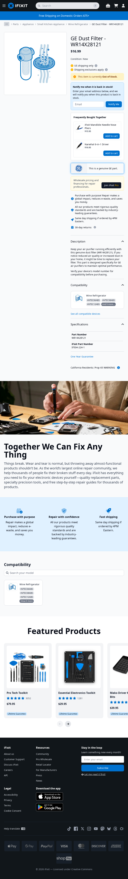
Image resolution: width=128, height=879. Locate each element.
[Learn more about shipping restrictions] (96, 65)
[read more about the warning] (119, 367)
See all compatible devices (85, 313)
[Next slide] (68, 724)
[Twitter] (82, 829)
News (39, 780)
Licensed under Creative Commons (72, 869)
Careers (8, 770)
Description (78, 241)
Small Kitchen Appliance (50, 24)
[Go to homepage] (19, 6)
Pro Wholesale (44, 759)
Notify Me (113, 104)
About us (9, 754)
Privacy (8, 800)
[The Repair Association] (122, 829)
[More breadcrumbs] (6, 24)
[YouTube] (96, 829)
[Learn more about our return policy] (95, 227)
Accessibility (11, 794)
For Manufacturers (46, 770)
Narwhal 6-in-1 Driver (97, 144)
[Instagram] (89, 829)
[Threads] (115, 829)
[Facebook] (76, 829)
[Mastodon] (102, 829)
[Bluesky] (109, 829)
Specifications (79, 324)
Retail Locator (43, 764)
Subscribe (102, 768)
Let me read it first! (95, 774)
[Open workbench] (108, 5)
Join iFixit (111, 185)
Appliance (28, 24)
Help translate (12, 828)
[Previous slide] (60, 724)
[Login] (123, 5)
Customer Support (14, 759)
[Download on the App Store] (49, 796)
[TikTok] (69, 829)
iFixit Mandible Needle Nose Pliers (100, 126)
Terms (7, 805)
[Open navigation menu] (4, 5)
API (6, 775)
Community (42, 754)
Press (39, 775)
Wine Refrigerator (78, 24)
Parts (16, 24)
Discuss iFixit (11, 764)
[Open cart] (116, 5)
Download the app (48, 788)
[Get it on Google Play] (49, 807)
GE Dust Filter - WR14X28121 (108, 24)
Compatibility (79, 285)
